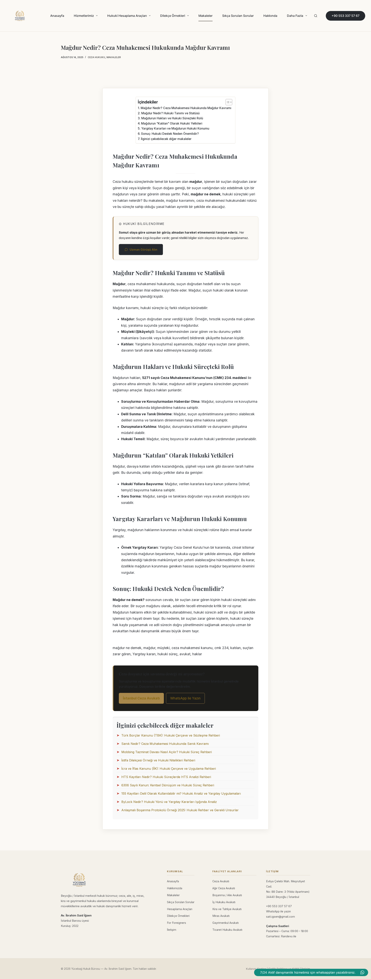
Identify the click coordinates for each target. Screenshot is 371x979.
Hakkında (270, 16)
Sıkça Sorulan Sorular (238, 16)
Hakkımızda (174, 888)
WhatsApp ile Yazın (185, 698)
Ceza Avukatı (220, 881)
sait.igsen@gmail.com (280, 916)
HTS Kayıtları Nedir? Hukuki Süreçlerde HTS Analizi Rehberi (166, 777)
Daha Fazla (295, 16)
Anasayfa (57, 16)
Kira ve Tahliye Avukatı (227, 909)
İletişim (171, 929)
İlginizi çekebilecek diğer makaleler (166, 139)
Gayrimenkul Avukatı (225, 922)
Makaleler (205, 16)
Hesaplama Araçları (179, 909)
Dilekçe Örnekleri (172, 16)
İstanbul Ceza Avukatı (141, 698)
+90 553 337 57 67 (345, 16)
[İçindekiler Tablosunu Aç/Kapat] (227, 102)
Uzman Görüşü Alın (143, 249)
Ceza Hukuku (96, 57)
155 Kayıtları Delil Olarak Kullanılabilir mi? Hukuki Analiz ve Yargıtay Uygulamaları (181, 793)
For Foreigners (176, 922)
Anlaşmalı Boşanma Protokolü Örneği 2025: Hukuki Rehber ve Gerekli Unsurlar (180, 810)
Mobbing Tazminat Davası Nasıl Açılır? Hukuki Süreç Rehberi (166, 752)
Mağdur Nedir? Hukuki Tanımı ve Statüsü (170, 113)
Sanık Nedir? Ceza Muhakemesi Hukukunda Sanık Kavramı (165, 744)
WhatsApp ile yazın (278, 911)
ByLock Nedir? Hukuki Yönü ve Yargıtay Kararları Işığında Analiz (169, 802)
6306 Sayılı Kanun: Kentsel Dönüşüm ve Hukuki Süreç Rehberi (167, 785)
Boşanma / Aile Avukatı (227, 895)
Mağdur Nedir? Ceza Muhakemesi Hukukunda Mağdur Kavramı (186, 108)
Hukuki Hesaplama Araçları (127, 16)
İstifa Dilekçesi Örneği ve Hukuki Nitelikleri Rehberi (158, 760)
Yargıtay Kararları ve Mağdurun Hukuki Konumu (175, 128)
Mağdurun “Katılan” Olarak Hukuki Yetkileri (171, 123)
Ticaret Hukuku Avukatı (227, 929)
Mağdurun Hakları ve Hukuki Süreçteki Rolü (172, 118)
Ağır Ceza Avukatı (223, 888)
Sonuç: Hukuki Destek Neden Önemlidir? (170, 134)
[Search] (315, 15)
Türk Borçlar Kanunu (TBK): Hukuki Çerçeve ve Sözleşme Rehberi (170, 735)
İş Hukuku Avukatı (223, 902)
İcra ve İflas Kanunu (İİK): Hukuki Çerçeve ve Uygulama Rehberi (168, 768)
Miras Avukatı (221, 915)
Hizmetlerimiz (84, 16)
